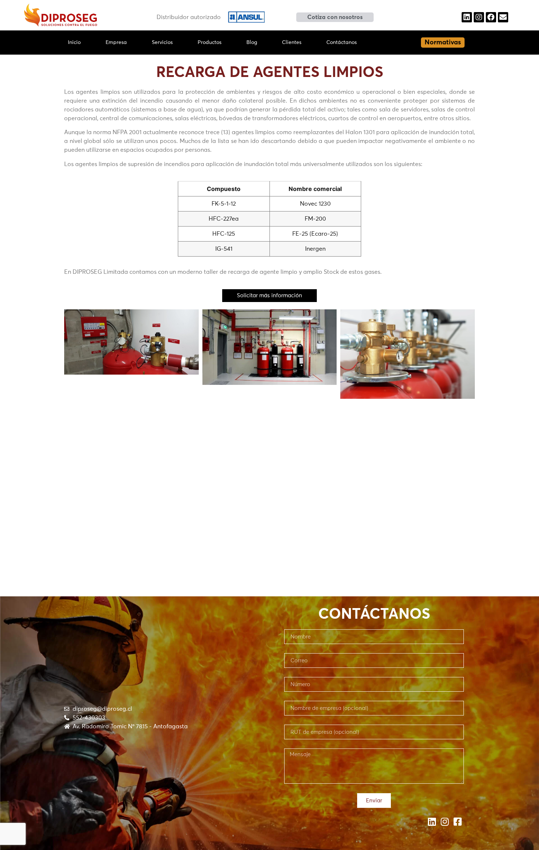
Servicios (162, 42)
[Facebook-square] (457, 821)
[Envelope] (503, 17)
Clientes (291, 42)
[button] (335, 17)
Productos (209, 42)
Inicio (74, 42)
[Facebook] (491, 17)
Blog (251, 42)
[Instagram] (479, 17)
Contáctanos (341, 42)
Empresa (116, 42)
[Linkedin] (467, 17)
